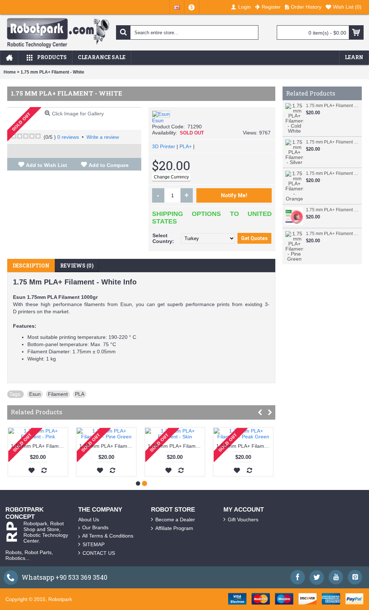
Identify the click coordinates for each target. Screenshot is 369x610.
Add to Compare (109, 165)
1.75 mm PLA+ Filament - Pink (332, 209)
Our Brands (95, 527)
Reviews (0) (77, 265)
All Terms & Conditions (107, 536)
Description (31, 265)
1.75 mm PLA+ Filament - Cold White (332, 105)
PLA (79, 394)
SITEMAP (94, 544)
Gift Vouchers (243, 519)
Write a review (102, 137)
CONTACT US (99, 553)
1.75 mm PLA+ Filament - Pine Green (332, 233)
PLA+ (185, 146)
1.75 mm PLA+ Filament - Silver (332, 142)
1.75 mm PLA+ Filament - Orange (332, 173)
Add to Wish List (46, 165)
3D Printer (163, 146)
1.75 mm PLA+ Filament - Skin (176, 446)
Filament (58, 394)
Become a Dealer (175, 519)
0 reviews (68, 137)
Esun (158, 120)
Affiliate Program (174, 528)
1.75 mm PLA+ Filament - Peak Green (244, 446)
